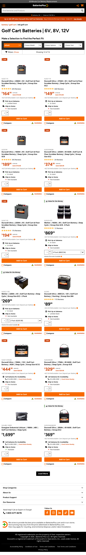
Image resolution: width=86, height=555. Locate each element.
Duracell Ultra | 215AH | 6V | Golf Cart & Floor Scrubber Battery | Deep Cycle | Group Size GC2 (63, 83)
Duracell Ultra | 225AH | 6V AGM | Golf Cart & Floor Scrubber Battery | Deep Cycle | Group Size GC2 (63, 154)
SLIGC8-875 (48, 220)
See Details (78, 19)
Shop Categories (9, 488)
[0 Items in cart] (82, 5)
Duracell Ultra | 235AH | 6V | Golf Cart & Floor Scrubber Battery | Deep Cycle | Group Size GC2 (21, 225)
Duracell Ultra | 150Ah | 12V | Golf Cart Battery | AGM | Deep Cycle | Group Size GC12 (21, 363)
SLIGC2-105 (6, 292)
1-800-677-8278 (14, 513)
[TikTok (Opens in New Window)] (65, 512)
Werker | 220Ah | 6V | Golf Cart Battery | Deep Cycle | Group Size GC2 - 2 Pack (21, 295)
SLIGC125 (5, 220)
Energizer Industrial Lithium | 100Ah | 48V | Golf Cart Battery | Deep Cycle (20, 428)
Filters (10, 52)
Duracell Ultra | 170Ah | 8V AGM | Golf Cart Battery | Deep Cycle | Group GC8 (62, 363)
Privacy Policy (43, 550)
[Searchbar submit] (82, 10)
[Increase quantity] (7, 112)
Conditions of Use (31, 547)
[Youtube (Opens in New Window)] (72, 512)
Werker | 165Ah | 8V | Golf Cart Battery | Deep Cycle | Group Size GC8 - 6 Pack (63, 224)
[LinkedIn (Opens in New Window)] (59, 512)
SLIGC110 (47, 79)
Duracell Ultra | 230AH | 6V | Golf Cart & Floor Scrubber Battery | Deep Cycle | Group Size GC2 (21, 83)
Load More (43, 473)
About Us (7, 492)
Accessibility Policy (16, 547)
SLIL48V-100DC (7, 425)
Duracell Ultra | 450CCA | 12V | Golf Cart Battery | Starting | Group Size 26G (61, 295)
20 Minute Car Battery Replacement (43, 1)
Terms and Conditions (47, 547)
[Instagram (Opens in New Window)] (53, 512)
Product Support (10, 497)
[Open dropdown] (34, 98)
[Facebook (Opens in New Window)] (47, 512)
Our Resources (9, 502)
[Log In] (77, 5)
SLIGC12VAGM (7, 360)
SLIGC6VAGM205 (50, 425)
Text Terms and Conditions (66, 547)
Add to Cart (21, 118)
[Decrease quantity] (7, 114)
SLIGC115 (5, 79)
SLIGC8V (4, 150)
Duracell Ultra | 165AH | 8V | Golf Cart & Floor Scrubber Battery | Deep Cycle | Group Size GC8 (21, 154)
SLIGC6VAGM (48, 150)
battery (5, 25)
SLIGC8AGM (48, 360)
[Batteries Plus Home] (41, 5)
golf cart (12, 25)
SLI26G (46, 292)
